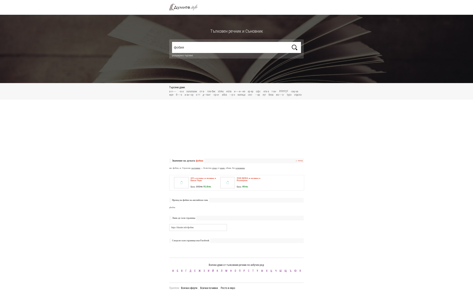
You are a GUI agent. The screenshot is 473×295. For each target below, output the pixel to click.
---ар (257, 94)
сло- (250, 94)
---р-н (232, 94)
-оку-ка (294, 91)
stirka (221, 91)
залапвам (191, 91)
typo (289, 94)
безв (270, 94)
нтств (229, 91)
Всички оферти (189, 288)
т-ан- (274, 91)
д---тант (206, 94)
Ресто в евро (228, 288)
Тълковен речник (185, 7)
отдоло (298, 94)
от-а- (202, 91)
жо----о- (280, 94)
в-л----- (172, 91)
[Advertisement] (236, 129)
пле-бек (211, 91)
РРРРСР (283, 91)
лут (264, 94)
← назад (299, 160)
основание (240, 168)
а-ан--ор (189, 94)
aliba (224, 94)
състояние (195, 168)
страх (214, 168)
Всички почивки (209, 288)
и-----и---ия (239, 91)
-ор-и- (216, 94)
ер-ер (250, 91)
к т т (198, 94)
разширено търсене (182, 55)
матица (241, 94)
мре (171, 94)
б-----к (179, 94)
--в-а (181, 91)
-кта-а (266, 91)
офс (258, 91)
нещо (222, 168)
